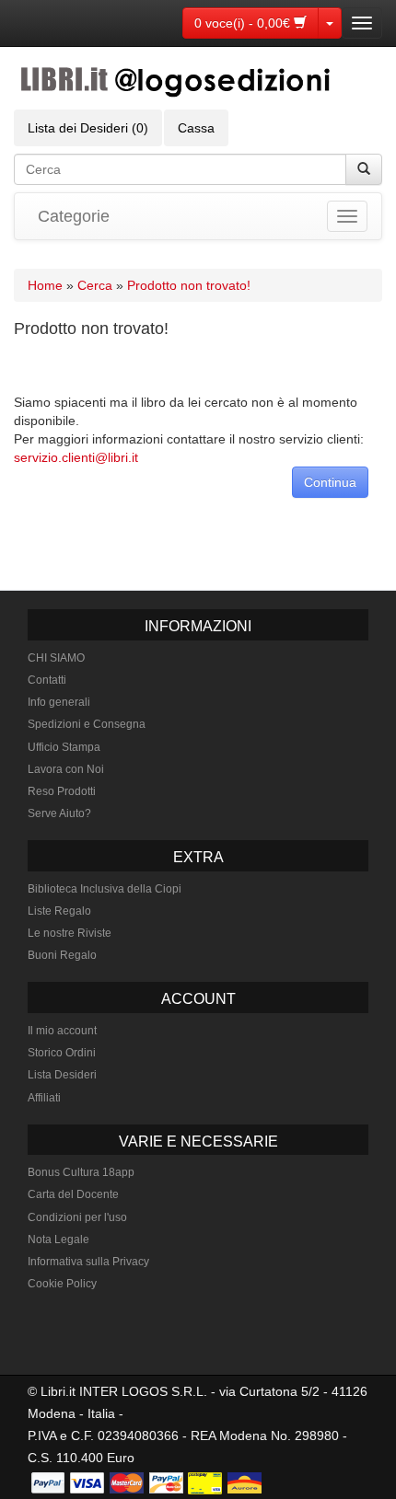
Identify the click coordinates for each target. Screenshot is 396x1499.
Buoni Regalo (62, 955)
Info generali (59, 702)
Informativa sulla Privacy (88, 1261)
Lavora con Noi (66, 769)
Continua (330, 482)
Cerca (94, 285)
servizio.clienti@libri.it (76, 457)
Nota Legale (58, 1239)
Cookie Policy (62, 1283)
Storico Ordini (62, 1052)
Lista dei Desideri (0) (88, 128)
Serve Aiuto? (59, 813)
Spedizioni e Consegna (87, 724)
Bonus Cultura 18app (81, 1172)
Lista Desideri (62, 1074)
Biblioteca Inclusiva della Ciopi (104, 888)
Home (45, 285)
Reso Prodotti (62, 791)
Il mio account (62, 1030)
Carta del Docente (73, 1194)
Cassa (196, 128)
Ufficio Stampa (64, 747)
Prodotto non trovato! (188, 285)
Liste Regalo (59, 911)
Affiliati (44, 1097)
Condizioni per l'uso (77, 1217)
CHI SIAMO (56, 657)
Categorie (74, 216)
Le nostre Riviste (69, 933)
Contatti (47, 680)
